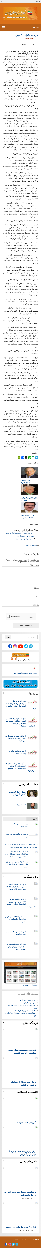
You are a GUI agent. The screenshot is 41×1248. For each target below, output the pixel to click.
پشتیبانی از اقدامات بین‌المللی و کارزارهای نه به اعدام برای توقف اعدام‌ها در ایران (21, 704)
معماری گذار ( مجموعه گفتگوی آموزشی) (17, 793)
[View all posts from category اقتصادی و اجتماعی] (4, 1092)
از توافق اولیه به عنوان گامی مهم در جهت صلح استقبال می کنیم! (15, 738)
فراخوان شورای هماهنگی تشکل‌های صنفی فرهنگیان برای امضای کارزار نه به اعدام (16, 854)
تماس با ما (14, 1239)
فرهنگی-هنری (30, 1023)
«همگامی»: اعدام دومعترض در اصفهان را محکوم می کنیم (15, 919)
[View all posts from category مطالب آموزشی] (4, 784)
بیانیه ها (33, 693)
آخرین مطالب (32, 819)
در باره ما (25, 1239)
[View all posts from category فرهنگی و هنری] (4, 1023)
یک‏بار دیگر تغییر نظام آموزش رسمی (21, 1227)
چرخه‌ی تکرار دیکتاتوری (23, 539)
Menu (38, 1)
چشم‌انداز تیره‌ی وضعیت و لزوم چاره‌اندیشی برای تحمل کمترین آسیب (16, 864)
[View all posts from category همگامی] (4, 876)
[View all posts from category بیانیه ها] (4, 693)
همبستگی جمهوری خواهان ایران (23, 1011)
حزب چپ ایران (29, 1003)
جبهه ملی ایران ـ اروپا (27, 1000)
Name (36, 588)
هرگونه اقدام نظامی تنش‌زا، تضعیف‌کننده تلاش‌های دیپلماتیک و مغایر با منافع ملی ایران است (21, 767)
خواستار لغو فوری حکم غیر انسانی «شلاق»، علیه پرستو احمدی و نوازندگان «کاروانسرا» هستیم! (20, 722)
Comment (34, 565)
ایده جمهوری (21, 804)
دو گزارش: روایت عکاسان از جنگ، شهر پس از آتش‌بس (21, 1153)
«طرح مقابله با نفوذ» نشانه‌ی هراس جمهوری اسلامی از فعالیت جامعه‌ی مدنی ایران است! (21, 903)
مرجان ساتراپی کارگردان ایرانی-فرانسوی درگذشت (22, 1083)
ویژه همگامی (30, 876)
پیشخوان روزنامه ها (30, 985)
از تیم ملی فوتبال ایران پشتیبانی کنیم (17, 752)
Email (37, 597)
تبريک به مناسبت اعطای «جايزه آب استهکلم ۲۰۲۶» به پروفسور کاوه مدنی (16, 886)
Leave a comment (30, 546)
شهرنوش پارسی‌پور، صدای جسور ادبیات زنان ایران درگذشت (22, 1051)
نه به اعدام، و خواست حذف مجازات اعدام (16, 933)
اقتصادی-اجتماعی (27, 1091)
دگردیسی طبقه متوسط (26, 1122)
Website (36, 605)
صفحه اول (35, 1239)
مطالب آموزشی (28, 784)
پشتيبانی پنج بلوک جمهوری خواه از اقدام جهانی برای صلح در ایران (16, 946)
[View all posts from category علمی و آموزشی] (4, 1161)
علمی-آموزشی (29, 1161)
